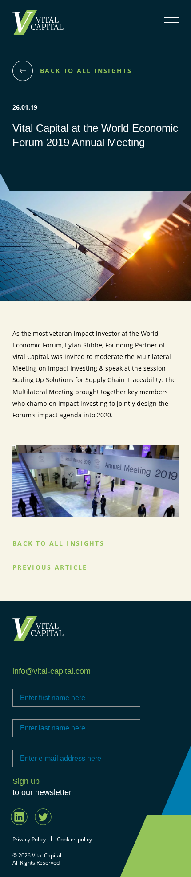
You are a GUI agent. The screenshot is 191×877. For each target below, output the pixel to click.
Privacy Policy (29, 839)
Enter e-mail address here (49, 743)
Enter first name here (42, 683)
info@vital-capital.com (51, 671)
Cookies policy (74, 839)
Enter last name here (42, 713)
